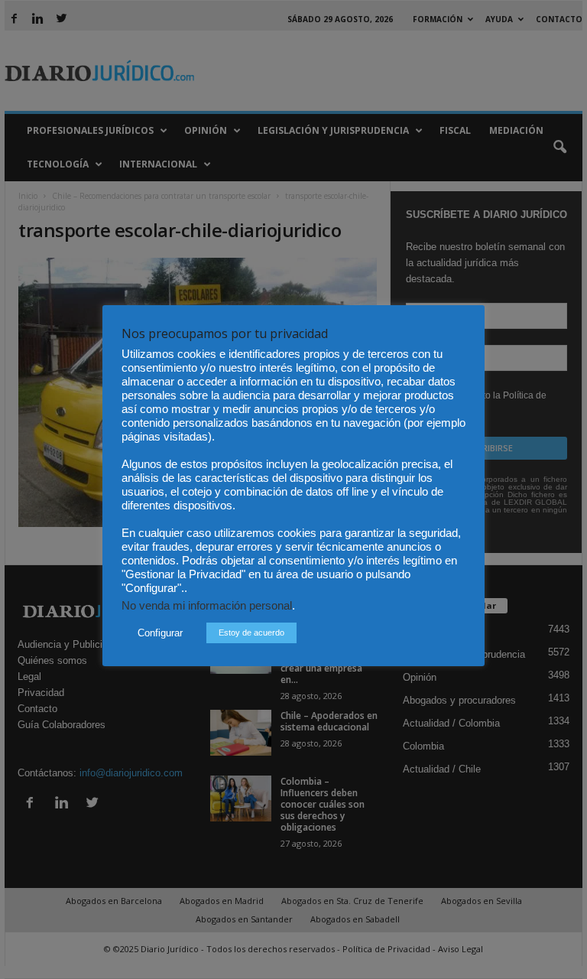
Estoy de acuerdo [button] (251, 632)
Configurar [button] (160, 633)
